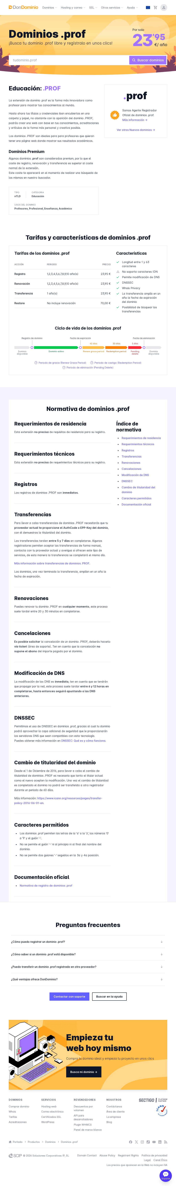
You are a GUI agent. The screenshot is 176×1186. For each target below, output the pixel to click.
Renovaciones (131, 462)
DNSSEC (127, 481)
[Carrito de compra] (155, 7)
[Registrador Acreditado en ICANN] (161, 1110)
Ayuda (131, 7)
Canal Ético (160, 1160)
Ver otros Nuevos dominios (134, 130)
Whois (12, 1111)
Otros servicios (110, 7)
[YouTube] (154, 1142)
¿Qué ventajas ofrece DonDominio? (87, 979)
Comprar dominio (19, 1106)
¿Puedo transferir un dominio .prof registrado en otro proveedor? (87, 966)
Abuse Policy (107, 1155)
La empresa (113, 1117)
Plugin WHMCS (83, 1124)
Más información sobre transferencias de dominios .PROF (51, 563)
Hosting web (49, 1106)
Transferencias (131, 456)
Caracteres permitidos (136, 498)
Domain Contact (87, 1155)
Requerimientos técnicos (138, 444)
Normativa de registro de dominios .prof (46, 885)
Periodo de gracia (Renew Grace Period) (60, 362)
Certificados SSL (51, 1117)
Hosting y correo (71, 7)
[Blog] (165, 1142)
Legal (147, 1160)
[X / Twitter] (136, 1142)
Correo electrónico (52, 1111)
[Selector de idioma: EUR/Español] (148, 7)
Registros (128, 450)
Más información (133, 120)
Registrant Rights (128, 1155)
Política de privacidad (154, 1155)
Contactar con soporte (69, 996)
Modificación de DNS (135, 475)
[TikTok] (148, 1142)
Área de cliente (115, 1111)
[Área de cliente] (163, 7)
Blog (109, 1122)
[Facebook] (130, 1142)
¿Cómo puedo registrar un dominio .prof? (87, 941)
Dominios (48, 7)
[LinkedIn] (159, 1142)
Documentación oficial (136, 504)
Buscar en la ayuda (109, 996)
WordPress (47, 1122)
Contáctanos (114, 1106)
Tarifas (13, 1117)
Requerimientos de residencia (141, 438)
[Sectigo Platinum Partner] (153, 1100)
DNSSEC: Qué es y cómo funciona (83, 740)
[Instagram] (142, 1142)
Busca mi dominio (82, 1072)
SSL (91, 7)
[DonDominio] (23, 7)
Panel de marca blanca (88, 1129)
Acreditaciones (18, 1122)
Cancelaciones (131, 469)
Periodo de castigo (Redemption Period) (115, 362)
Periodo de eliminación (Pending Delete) (88, 367)
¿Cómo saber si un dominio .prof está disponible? (87, 954)
